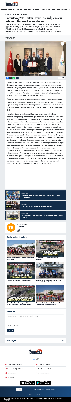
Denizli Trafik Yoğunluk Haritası (16, 369)
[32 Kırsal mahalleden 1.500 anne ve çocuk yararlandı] (21, 248)
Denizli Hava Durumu (44, 364)
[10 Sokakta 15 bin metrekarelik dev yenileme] (50, 248)
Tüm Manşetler (11, 373)
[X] (37, 358)
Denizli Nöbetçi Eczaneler (15, 364)
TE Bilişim (39, 394)
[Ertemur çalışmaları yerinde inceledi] (21, 271)
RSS (20, 389)
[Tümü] (63, 340)
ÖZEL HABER (45, 10)
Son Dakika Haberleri (44, 373)
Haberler (8, 15)
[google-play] (43, 383)
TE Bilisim (20, 226)
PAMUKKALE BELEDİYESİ (20, 15)
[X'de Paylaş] (10, 78)
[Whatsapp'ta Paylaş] (13, 78)
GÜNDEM (36, 10)
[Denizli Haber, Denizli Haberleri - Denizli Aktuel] (11, 3)
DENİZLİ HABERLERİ (8, 10)
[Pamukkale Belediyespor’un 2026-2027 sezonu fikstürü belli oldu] (50, 271)
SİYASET (19, 10)
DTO (53, 10)
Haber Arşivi (11, 377)
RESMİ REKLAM (62, 10)
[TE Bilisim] (11, 227)
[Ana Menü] (64, 4)
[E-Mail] (18, 230)
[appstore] (28, 383)
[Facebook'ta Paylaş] (7, 78)
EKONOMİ (27, 10)
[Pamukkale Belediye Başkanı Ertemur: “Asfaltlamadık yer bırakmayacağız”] (21, 293)
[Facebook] (34, 358)
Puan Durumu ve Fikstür (44, 369)
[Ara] (61, 4)
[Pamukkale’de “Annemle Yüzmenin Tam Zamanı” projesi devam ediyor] (50, 293)
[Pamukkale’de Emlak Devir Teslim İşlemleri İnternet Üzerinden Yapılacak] (35, 58)
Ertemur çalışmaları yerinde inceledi (18, 280)
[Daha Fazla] (17, 78)
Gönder (10, 330)
